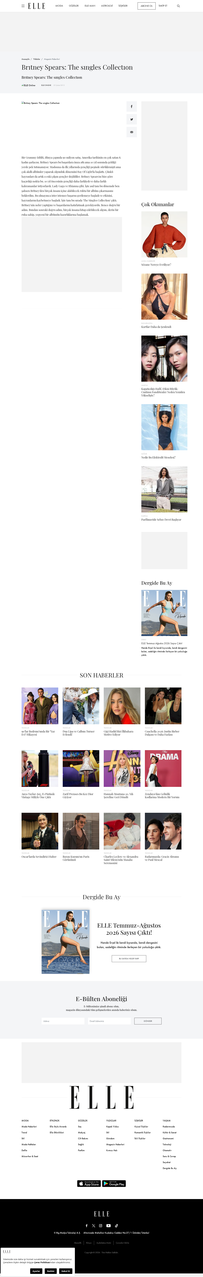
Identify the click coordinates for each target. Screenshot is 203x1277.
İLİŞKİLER (123, 5)
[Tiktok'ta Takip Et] (116, 1225)
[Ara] (178, 6)
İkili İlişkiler (139, 1138)
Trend (24, 1132)
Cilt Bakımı (83, 1138)
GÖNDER (148, 1021)
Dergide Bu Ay (170, 1168)
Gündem (110, 1138)
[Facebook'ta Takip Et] (86, 1225)
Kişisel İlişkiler (141, 1126)
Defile (24, 1150)
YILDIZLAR (111, 1120)
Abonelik (77, 1242)
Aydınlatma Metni (103, 1242)
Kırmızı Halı (111, 1150)
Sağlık (81, 1144)
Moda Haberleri (29, 1126)
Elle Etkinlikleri (57, 1132)
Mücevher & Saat (30, 1156)
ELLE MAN (90, 5)
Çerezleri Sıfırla (122, 1242)
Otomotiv (167, 1150)
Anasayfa (25, 59)
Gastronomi (168, 1138)
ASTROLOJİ (107, 5)
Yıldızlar (36, 59)
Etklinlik (54, 1120)
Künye (89, 1242)
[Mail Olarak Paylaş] (131, 132)
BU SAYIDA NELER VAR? (129, 958)
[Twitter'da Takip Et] (93, 1225)
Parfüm (81, 1150)
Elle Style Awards (58, 1126)
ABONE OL (146, 5)
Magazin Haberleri (52, 59)
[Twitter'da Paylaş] (131, 119)
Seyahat (166, 1162)
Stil (23, 1138)
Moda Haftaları (29, 1144)
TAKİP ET (163, 5)
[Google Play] (114, 1183)
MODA (59, 5)
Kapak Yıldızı (112, 1126)
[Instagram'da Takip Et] (100, 1225)
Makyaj (81, 1132)
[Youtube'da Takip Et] (108, 1225)
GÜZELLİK (74, 5)
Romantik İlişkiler (142, 1132)
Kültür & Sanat (169, 1132)
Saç (79, 1126)
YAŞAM (167, 1120)
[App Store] (89, 1183)
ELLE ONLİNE (46, 85)
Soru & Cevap (169, 1156)
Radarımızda (169, 1126)
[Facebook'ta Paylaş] (131, 106)
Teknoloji (167, 1144)
